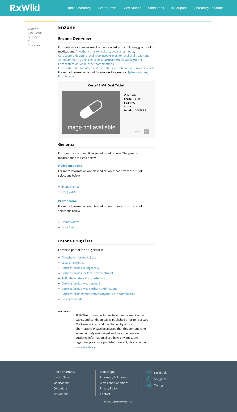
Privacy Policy (109, 388)
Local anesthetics (123, 51)
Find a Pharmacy (79, 8)
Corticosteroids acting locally (77, 56)
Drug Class (69, 192)
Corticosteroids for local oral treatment (123, 56)
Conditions (156, 8)
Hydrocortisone (137, 72)
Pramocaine (66, 76)
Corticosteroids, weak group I (122, 60)
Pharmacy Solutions (208, 8)
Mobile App (107, 372)
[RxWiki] (25, 7)
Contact (105, 394)
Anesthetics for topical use (93, 51)
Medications (132, 8)
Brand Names (70, 187)
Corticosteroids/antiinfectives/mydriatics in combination (95, 68)
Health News (107, 8)
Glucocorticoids (143, 68)
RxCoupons (179, 8)
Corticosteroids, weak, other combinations (86, 64)
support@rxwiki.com (84, 347)
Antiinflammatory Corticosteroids (80, 60)
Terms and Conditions (114, 383)
